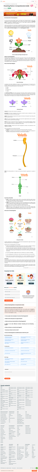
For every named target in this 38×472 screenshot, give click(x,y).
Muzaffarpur (26, 445)
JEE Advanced (11, 415)
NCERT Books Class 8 (28, 405)
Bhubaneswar (34, 456)
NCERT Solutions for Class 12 (4, 390)
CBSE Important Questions (20, 418)
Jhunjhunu (33, 457)
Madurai (26, 457)
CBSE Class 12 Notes (28, 428)
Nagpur (33, 447)
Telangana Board (3, 438)
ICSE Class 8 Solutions (28, 418)
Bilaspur (33, 452)
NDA (9, 419)
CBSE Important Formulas (20, 423)
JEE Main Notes (2, 451)
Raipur (33, 451)
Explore (9, 283)
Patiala (26, 449)
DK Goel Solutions (3, 420)
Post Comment (7, 378)
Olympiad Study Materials (12, 436)
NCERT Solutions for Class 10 (21, 387)
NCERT (1, 388)
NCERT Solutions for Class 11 (12, 387)
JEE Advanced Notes (11, 451)
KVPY (9, 420)
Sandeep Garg (2, 423)
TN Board (2, 439)
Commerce (18, 433)
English (18, 432)
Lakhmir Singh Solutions (4, 419)
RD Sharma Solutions (3, 415)
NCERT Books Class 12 (28, 400)
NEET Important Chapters (20, 448)
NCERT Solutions (3, 389)
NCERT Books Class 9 (28, 404)
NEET (17, 445)
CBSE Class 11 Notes (28, 429)
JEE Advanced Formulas (12, 452)
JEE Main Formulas (3, 452)
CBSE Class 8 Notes (28, 433)
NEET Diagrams (19, 450)
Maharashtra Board (3, 434)
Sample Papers (20, 10)
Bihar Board (2, 429)
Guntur (33, 448)
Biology (18, 428)
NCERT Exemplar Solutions (4, 418)
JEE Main (10, 414)
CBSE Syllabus (19, 414)
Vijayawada (26, 453)
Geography (18, 434)
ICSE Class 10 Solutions (28, 415)
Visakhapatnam (27, 454)
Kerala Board (2, 433)
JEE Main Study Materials (12, 431)
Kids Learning (10, 437)
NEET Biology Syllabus (20, 457)
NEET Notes (18, 449)
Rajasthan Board (3, 437)
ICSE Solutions (27, 414)
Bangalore (26, 448)
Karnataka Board (3, 432)
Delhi (25, 450)
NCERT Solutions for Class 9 (20, 399)
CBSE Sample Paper (19, 415)
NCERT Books (27, 399)
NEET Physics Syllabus (20, 454)
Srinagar (33, 453)
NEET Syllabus (19, 453)
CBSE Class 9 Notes (28, 432)
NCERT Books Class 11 (28, 401)
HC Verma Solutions (3, 414)
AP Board (2, 428)
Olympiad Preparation (12, 418)
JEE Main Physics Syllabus (4, 457)
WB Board (2, 442)
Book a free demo (8, 300)
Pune (32, 446)
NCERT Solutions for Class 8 (29, 387)
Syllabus (26, 10)
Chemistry (18, 429)
